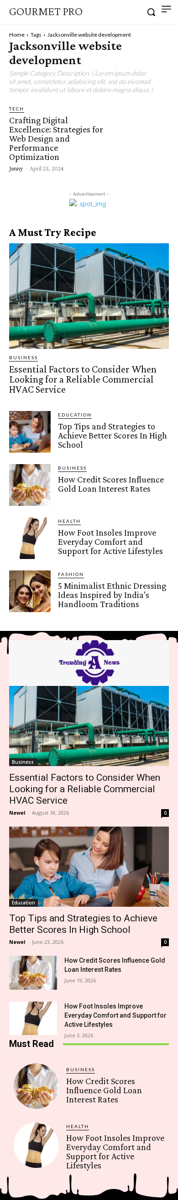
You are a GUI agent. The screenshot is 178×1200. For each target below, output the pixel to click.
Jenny (16, 168)
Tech (16, 108)
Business (23, 357)
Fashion (71, 574)
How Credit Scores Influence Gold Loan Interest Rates (111, 483)
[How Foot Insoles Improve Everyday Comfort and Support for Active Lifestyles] (30, 538)
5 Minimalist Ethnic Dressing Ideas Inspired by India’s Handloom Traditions (112, 595)
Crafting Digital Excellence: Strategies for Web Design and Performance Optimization (56, 138)
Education (75, 414)
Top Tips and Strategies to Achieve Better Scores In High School (112, 435)
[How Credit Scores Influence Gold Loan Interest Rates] (30, 485)
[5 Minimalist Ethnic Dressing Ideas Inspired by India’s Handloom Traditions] (30, 591)
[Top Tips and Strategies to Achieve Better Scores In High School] (30, 432)
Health (69, 521)
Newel (17, 812)
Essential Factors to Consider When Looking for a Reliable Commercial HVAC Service (83, 379)
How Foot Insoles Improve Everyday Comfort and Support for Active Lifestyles (110, 541)
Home (17, 34)
